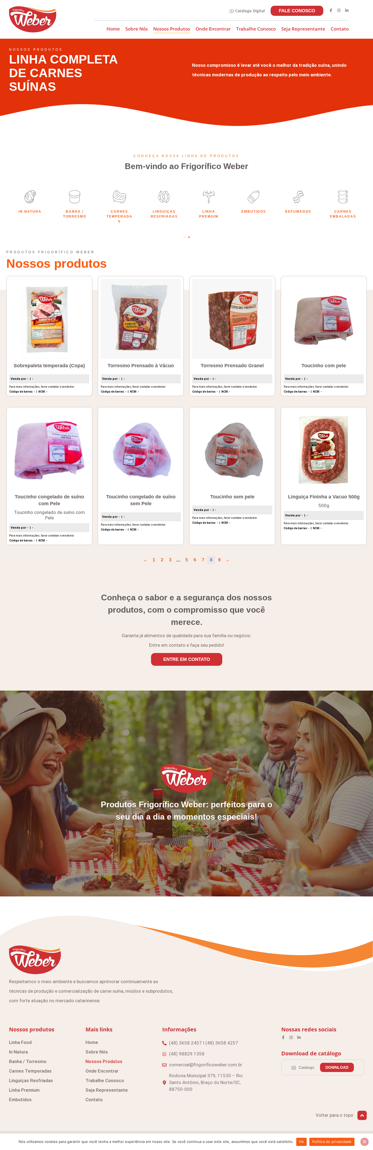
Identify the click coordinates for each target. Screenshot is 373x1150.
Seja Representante (303, 29)
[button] (184, 237)
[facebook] (331, 10)
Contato (340, 29)
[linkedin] (347, 10)
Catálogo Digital (250, 10)
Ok (301, 1141)
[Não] (364, 1141)
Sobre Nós (136, 29)
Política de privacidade (332, 1141)
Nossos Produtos (171, 29)
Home (113, 29)
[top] (362, 1115)
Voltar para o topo (334, 1115)
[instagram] (339, 10)
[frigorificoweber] (32, 19)
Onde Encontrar (213, 29)
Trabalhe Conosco (256, 29)
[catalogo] (231, 11)
